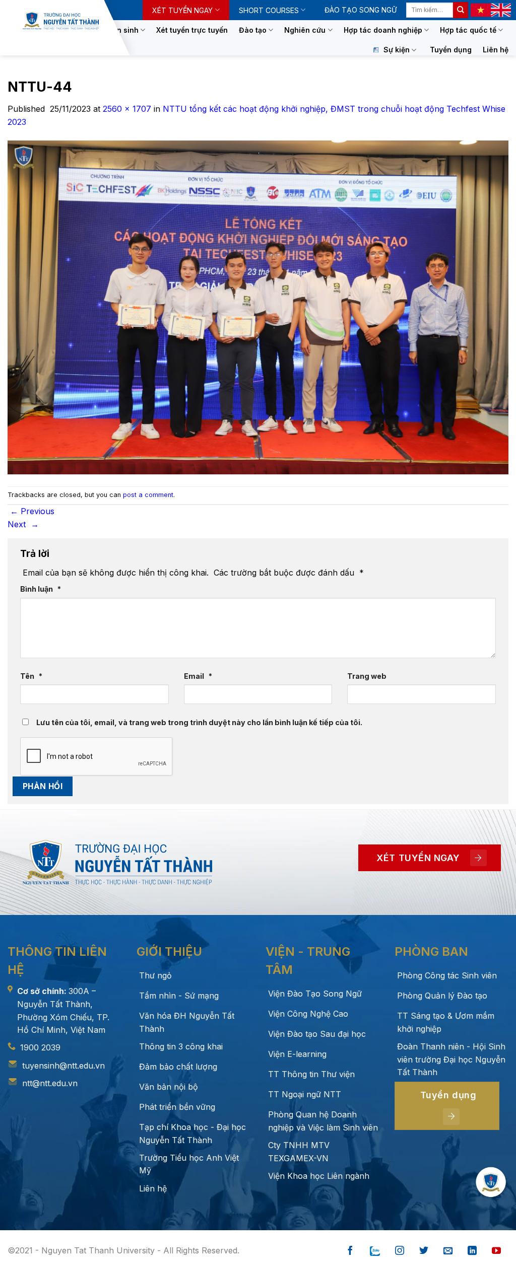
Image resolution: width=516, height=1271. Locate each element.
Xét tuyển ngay (182, 10)
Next (23, 524)
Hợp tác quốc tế (468, 30)
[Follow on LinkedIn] (472, 1251)
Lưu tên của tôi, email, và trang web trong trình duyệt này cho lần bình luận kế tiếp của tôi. (199, 722)
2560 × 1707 (127, 109)
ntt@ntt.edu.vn (50, 1083)
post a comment (148, 495)
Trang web (366, 676)
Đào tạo (253, 30)
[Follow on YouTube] (496, 1251)
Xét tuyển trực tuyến (192, 30)
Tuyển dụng (451, 49)
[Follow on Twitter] (423, 1251)
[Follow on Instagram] (399, 1251)
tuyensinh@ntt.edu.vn (63, 1066)
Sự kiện (396, 49)
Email (198, 676)
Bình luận (40, 589)
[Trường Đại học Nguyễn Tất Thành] (61, 21)
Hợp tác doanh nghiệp (383, 30)
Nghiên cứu (305, 30)
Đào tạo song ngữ (361, 10)
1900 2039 (40, 1047)
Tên (31, 676)
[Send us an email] (448, 1251)
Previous (32, 511)
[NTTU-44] (258, 307)
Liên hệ (495, 49)
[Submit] (460, 10)
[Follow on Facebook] (350, 1251)
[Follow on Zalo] (375, 1251)
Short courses (269, 10)
